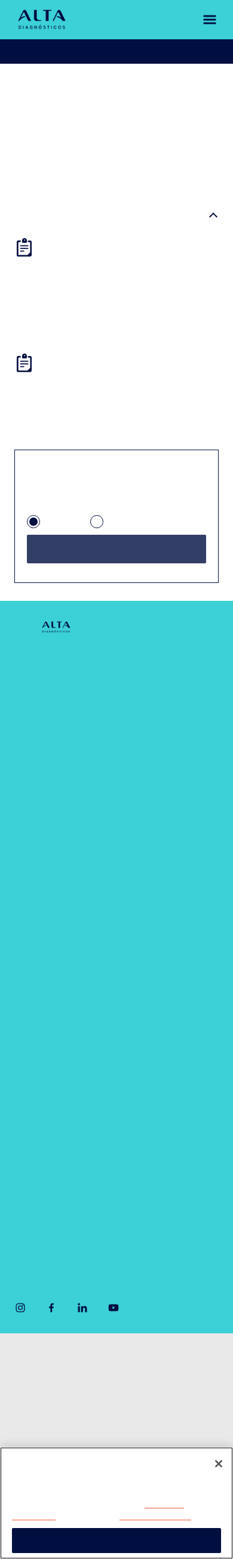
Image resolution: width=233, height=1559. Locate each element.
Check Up (151, 740)
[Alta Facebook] (51, 1312)
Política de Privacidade (148, 1504)
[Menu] (203, 19)
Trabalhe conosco (47, 1437)
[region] (116, 1503)
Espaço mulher (163, 797)
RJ (112, 526)
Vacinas (31, 1043)
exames (64, 88)
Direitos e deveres (48, 1413)
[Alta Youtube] (113, 1312)
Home (26, 88)
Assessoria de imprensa (59, 1365)
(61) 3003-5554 (49, 1229)
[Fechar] (219, 1464)
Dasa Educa (156, 885)
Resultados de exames (151, 51)
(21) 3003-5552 (165, 1189)
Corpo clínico (42, 724)
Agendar (51, 51)
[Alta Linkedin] (82, 1312)
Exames (31, 1015)
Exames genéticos (170, 768)
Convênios (37, 753)
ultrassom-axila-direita (145, 88)
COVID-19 (152, 667)
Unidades (34, 696)
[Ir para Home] (41, 19)
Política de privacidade (56, 1389)
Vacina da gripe (47, 1072)
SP (51, 526)
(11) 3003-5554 (47, 1189)
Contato (32, 781)
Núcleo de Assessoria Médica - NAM (175, 841)
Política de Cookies (104, 1516)
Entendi (116, 1540)
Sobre (27, 667)
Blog (23, 810)
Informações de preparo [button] (78, 217)
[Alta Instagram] (20, 1312)
